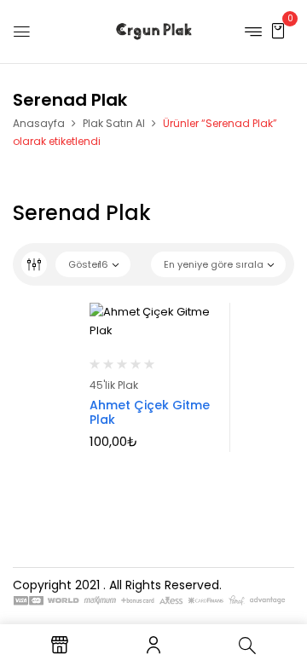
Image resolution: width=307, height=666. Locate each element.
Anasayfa (39, 123)
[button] (278, 30)
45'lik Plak (114, 385)
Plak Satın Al (114, 123)
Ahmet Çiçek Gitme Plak (150, 412)
